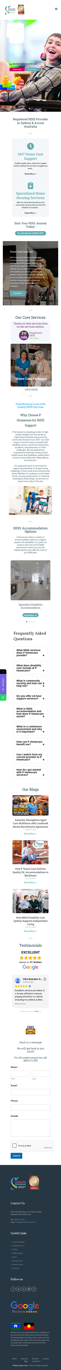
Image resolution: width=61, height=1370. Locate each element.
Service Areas (17, 1265)
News (14, 1257)
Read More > (30, 213)
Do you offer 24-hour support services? (29, 697)
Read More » (30, 833)
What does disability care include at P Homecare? (28, 668)
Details (14, 1116)
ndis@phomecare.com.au (26, 1222)
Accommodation (18, 1242)
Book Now (32, 69)
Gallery (15, 1249)
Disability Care (18, 1246)
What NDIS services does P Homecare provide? (28, 653)
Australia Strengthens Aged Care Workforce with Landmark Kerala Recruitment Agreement (30, 823)
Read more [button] (20, 1004)
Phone (14, 1101)
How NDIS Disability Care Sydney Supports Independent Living (30, 921)
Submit (16, 1155)
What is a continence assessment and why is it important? (29, 729)
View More (17, 69)
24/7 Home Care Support (30, 156)
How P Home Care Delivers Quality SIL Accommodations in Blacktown (30, 872)
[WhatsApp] (3, 697)
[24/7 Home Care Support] (30, 146)
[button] (14, 587)
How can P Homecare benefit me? (29, 743)
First (13, 1079)
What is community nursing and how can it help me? (30, 683)
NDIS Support (17, 1253)
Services (15, 1268)
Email (14, 1085)
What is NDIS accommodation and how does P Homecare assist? (30, 712)
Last (34, 1079)
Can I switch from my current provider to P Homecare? (29, 757)
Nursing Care (17, 1261)
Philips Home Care (20, 1366)
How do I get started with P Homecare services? (28, 772)
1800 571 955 (19, 1220)
